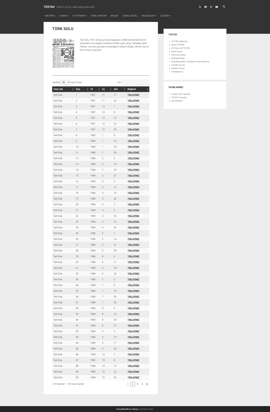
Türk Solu (57, 95)
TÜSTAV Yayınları (179, 97)
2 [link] (137, 384)
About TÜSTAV (177, 45)
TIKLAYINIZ (133, 95)
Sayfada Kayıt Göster (67, 82)
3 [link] (142, 384)
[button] (73, 89)
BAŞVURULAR (148, 16)
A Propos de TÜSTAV (180, 48)
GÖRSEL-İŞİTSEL (129, 16)
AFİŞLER (114, 16)
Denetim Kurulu (178, 68)
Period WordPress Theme (127, 409)
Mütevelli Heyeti (178, 58)
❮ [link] (128, 384)
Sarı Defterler (177, 101)
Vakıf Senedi (176, 51)
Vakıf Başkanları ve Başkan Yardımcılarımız (190, 61)
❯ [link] (147, 384)
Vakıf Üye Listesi (178, 55)
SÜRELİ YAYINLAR (99, 16)
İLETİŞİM (164, 16)
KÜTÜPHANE (78, 16)
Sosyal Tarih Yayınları (180, 94)
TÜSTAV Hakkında (179, 41)
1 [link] (132, 384)
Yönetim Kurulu (178, 65)
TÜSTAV (49, 7)
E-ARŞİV (62, 16)
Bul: (119, 82)
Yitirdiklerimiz (177, 72)
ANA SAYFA (50, 16)
